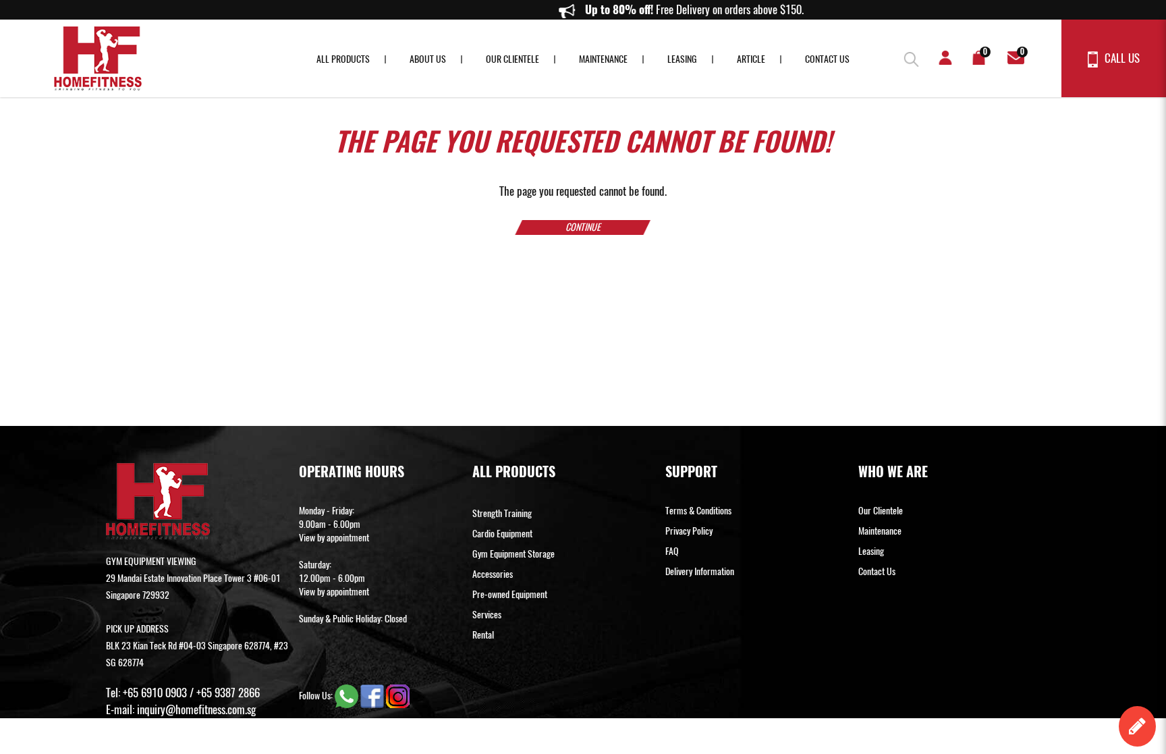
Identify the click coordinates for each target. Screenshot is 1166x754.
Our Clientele (512, 59)
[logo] (98, 58)
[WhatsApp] (347, 695)
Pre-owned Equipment (509, 594)
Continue (583, 227)
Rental (483, 634)
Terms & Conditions (698, 510)
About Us (428, 59)
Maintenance (603, 59)
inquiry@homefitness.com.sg (196, 709)
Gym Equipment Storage (513, 553)
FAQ (672, 551)
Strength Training (502, 513)
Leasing (682, 59)
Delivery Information (699, 571)
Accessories (492, 574)
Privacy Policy (689, 530)
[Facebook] (373, 695)
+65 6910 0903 (155, 692)
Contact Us (827, 59)
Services (486, 614)
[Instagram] (398, 695)
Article (751, 59)
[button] (906, 57)
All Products (343, 59)
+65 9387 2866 (228, 692)
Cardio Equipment (502, 533)
